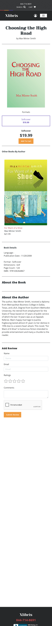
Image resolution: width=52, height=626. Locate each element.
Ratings (7, 375)
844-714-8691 (26, 4)
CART (31, 7)
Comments (9, 387)
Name (6, 353)
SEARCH (19, 7)
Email (6, 364)
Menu (43, 15)
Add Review (9, 348)
